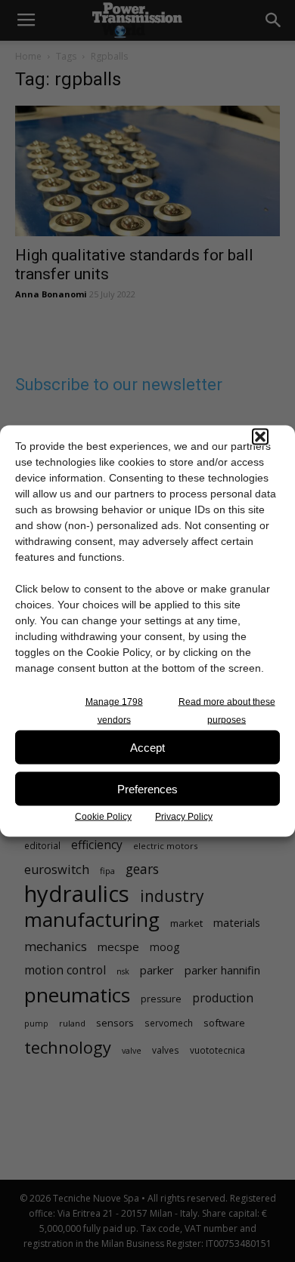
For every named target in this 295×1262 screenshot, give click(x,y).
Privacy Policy (184, 816)
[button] (260, 437)
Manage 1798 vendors (114, 711)
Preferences (147, 788)
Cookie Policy (103, 816)
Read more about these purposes (227, 711)
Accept (147, 746)
